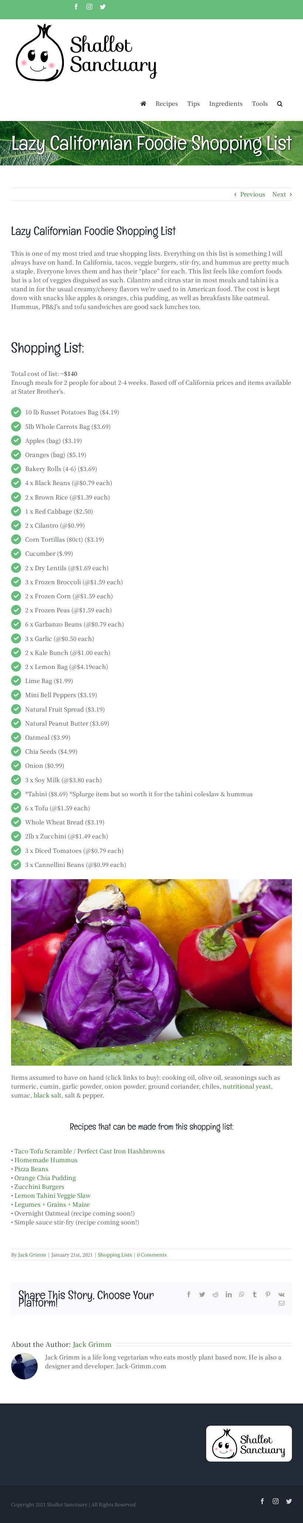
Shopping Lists (115, 1254)
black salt (47, 1095)
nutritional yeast (247, 1086)
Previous (252, 194)
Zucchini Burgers (39, 1186)
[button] (280, 103)
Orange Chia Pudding (45, 1177)
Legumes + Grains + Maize (52, 1204)
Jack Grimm (32, 1254)
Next (279, 194)
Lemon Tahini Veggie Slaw (52, 1195)
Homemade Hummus (46, 1160)
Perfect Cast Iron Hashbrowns (121, 1151)
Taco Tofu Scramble (43, 1151)
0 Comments (152, 1254)
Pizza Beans (31, 1168)
